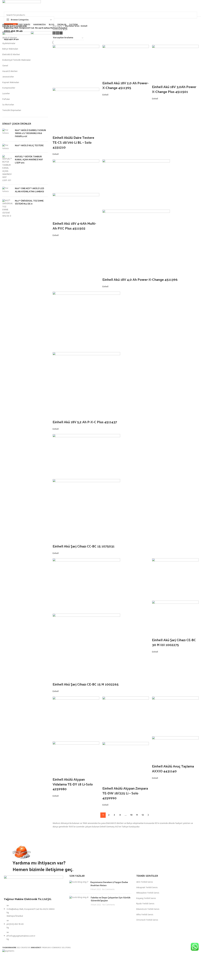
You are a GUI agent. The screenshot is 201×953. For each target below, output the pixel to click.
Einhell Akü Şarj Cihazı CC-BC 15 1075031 (83, 546)
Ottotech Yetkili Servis (147, 920)
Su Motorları (8, 105)
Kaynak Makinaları (10, 82)
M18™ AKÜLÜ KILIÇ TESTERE (29, 145)
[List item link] (33, 924)
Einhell (56, 154)
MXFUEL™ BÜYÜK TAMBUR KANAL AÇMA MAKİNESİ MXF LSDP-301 (29, 159)
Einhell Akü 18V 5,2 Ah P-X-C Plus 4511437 (85, 422)
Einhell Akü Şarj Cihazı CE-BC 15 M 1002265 (86, 684)
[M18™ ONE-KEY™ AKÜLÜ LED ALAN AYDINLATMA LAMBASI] (7, 190)
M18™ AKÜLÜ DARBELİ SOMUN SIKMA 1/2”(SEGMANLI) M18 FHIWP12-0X (30, 133)
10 (131, 815)
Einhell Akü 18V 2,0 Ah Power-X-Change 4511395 (125, 85)
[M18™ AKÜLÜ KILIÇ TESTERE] (7, 147)
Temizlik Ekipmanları (11, 110)
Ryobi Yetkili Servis (145, 903)
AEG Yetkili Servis (144, 882)
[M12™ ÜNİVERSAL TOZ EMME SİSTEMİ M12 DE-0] (7, 208)
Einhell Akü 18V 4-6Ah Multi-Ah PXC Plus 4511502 (74, 225)
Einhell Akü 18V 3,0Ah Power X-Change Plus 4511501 (174, 89)
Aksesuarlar (7, 32)
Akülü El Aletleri (9, 38)
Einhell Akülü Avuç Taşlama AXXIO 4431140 (173, 768)
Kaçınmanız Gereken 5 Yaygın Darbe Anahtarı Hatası (109, 883)
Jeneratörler (8, 77)
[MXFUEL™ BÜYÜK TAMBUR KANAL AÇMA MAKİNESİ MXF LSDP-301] (7, 168)
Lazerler (6, 93)
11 (137, 815)
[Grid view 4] (61, 34)
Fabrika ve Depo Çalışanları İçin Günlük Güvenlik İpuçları (110, 899)
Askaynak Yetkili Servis (147, 887)
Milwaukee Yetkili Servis (147, 893)
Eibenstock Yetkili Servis (147, 909)
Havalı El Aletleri (9, 71)
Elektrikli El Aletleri (11, 54)
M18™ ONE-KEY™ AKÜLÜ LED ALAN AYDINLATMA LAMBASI (29, 190)
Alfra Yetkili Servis (144, 914)
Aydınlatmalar (8, 43)
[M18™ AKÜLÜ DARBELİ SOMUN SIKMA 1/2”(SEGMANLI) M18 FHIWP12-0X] (7, 134)
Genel (5, 66)
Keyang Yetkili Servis (146, 898)
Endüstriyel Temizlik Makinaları (16, 60)
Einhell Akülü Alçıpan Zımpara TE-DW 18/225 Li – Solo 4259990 (125, 793)
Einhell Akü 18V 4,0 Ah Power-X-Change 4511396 (140, 279)
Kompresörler (8, 88)
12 (143, 815)
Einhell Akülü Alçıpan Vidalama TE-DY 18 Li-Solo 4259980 (73, 784)
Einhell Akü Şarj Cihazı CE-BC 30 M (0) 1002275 (174, 642)
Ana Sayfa (57, 26)
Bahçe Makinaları (10, 49)
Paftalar (6, 99)
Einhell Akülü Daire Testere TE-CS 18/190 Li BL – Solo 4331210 (73, 142)
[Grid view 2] (54, 34)
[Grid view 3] (58, 34)
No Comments (108, 889)
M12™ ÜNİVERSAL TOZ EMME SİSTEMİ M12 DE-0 (29, 202)
